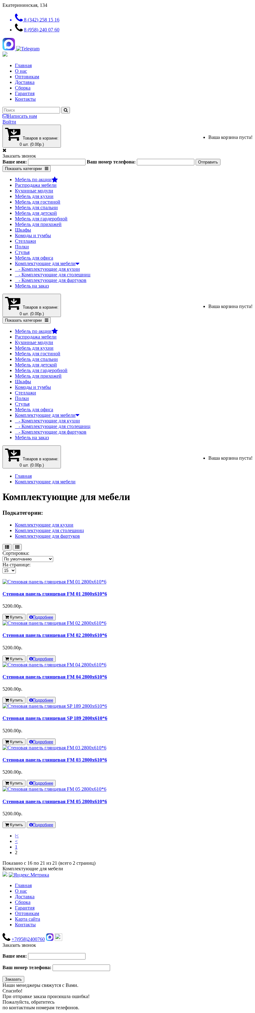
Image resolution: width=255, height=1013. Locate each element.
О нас (21, 71)
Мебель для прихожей (38, 224)
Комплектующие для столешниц (49, 530)
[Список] (7, 547)
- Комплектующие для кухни (47, 269)
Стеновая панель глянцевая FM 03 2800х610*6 (54, 759)
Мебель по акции (33, 179)
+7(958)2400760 (28, 939)
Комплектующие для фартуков (47, 536)
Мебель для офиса (34, 257)
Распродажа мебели (36, 185)
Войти (9, 121)
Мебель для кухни (34, 196)
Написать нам (22, 116)
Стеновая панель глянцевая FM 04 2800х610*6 (54, 676)
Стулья (22, 252)
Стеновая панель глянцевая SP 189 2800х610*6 (54, 718)
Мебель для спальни (36, 207)
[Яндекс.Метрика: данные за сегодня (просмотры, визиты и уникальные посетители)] (29, 875)
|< (17, 835)
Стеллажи (25, 241)
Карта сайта (27, 919)
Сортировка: (15, 553)
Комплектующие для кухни (44, 524)
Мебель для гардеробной (41, 218)
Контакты (25, 99)
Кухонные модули (34, 190)
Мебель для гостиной (37, 202)
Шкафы (23, 230)
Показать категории (23, 168)
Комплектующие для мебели (45, 263)
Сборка (22, 87)
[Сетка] (17, 547)
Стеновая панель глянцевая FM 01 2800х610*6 (54, 593)
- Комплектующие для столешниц (52, 274)
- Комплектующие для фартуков (50, 280)
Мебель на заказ (32, 285)
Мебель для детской (36, 213)
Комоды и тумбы (33, 235)
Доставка (25, 82)
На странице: (16, 564)
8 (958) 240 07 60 (41, 29)
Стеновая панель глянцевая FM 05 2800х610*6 (54, 801)
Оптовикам (27, 76)
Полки (22, 246)
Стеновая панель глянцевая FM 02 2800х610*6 (54, 635)
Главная (23, 65)
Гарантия (25, 93)
